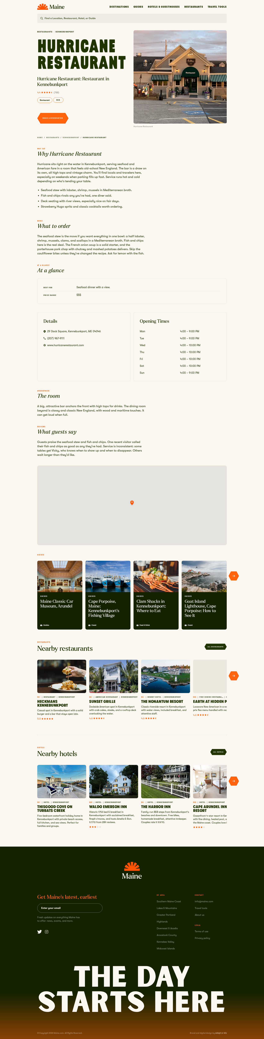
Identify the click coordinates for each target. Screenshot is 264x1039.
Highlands (162, 921)
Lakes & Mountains (167, 908)
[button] (132, 502)
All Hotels (218, 752)
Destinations (119, 6)
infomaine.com (204, 901)
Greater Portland (166, 915)
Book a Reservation (53, 118)
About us (199, 915)
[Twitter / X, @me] (39, 932)
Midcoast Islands (166, 948)
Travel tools (201, 908)
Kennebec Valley (165, 941)
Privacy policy (202, 938)
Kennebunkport (71, 138)
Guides (138, 6)
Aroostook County (167, 935)
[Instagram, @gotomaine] (46, 931)
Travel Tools (217, 6)
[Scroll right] (234, 575)
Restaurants (193, 6)
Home (40, 138)
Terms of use (201, 931)
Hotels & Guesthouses (164, 6)
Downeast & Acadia (167, 928)
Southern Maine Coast (169, 901)
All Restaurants (216, 647)
